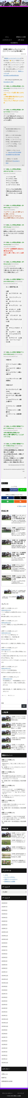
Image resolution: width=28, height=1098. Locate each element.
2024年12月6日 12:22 (6, 622)
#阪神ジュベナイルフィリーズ (13, 58)
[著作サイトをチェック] (7, 497)
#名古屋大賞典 (16, 154)
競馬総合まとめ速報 (9, 881)
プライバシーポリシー (7, 1093)
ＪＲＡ (6, 875)
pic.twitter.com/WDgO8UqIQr (11, 75)
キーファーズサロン (9, 877)
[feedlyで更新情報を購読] (7, 501)
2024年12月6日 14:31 (6, 668)
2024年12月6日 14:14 (6, 633)
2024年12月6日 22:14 (7, 678)
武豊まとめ (5, 483)
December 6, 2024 (8, 82)
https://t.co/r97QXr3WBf (14, 152)
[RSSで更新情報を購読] (20, 501)
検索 (2, 703)
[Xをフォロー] (20, 497)
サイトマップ (21, 1093)
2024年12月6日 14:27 (6, 649)
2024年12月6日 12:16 (6, 610)
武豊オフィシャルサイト (10, 879)
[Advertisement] (14, 21)
